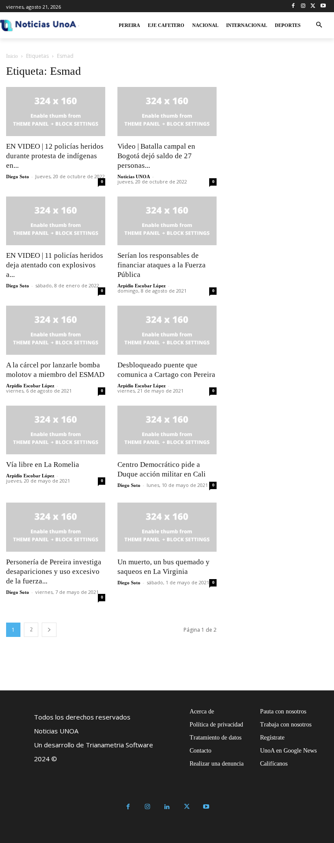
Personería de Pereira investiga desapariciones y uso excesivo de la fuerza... (53, 571)
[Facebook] (293, 6)
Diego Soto (17, 176)
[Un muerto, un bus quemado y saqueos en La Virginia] (167, 527)
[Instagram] (303, 6)
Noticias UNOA (133, 176)
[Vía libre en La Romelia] (55, 430)
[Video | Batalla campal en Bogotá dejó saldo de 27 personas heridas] (167, 111)
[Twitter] (313, 6)
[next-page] (49, 630)
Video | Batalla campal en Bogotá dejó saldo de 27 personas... (156, 156)
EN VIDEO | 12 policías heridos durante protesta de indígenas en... (55, 156)
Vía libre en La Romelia (42, 464)
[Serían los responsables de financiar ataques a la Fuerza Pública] (167, 221)
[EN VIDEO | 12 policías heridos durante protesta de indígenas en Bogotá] (55, 111)
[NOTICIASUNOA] (38, 25)
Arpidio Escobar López (141, 285)
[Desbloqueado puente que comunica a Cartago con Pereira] (167, 330)
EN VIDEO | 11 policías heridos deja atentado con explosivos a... (54, 265)
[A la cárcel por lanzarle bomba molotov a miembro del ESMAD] (55, 330)
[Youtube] (323, 6)
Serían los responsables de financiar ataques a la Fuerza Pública (161, 265)
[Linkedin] (167, 807)
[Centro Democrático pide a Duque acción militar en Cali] (167, 430)
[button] (319, 25)
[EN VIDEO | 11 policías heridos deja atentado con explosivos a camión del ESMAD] (55, 221)
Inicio (12, 56)
